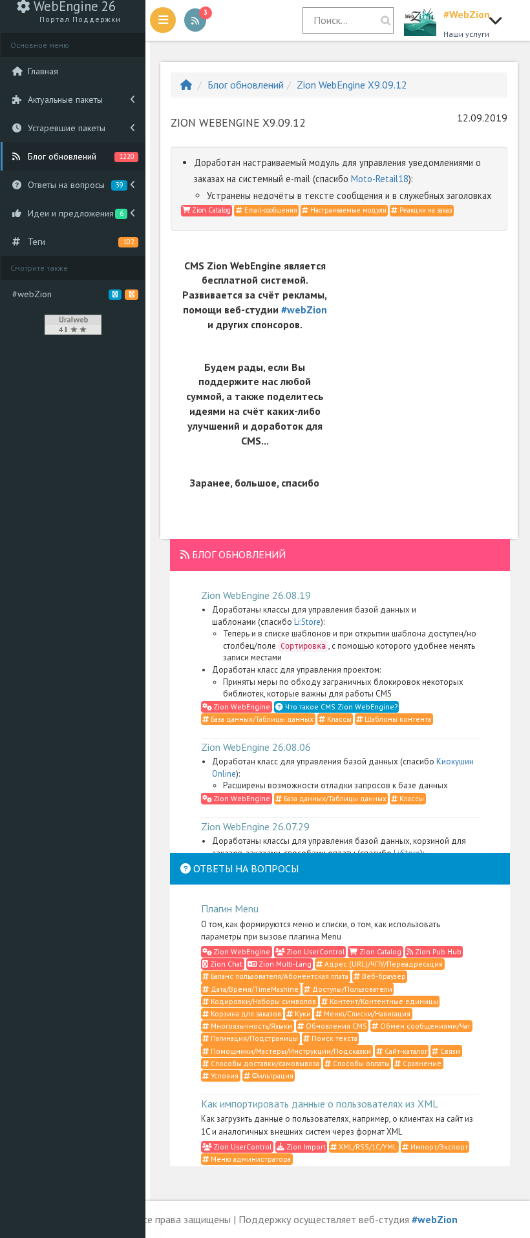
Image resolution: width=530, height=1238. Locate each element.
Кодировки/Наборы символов (262, 1001)
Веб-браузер (383, 976)
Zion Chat (225, 964)
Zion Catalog (210, 210)
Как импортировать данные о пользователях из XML (319, 1103)
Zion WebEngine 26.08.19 (256, 595)
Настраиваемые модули (347, 210)
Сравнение (421, 1063)
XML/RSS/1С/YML (367, 1146)
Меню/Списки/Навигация (366, 1013)
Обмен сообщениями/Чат (424, 1026)
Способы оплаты (360, 1063)
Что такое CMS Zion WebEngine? (340, 706)
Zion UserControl (314, 951)
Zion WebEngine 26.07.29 (255, 826)
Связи (449, 1051)
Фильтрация (271, 1075)
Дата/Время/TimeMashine (254, 989)
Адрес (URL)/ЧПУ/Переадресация (383, 964)
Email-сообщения (269, 210)
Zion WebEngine (240, 706)
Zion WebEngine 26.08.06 (256, 746)
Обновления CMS (335, 1026)
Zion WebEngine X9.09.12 (352, 84)
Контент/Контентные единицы (383, 1001)
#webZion (304, 309)
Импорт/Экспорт (438, 1146)
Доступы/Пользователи (351, 989)
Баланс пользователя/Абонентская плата (278, 976)
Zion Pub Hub (437, 951)
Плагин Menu (230, 908)
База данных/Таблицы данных (261, 719)
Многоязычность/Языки (250, 1026)
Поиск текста (333, 1038)
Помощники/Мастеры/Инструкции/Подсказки (290, 1051)
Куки (302, 1013)
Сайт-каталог (405, 1051)
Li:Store (307, 621)
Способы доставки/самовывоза (264, 1063)
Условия (223, 1075)
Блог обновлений (245, 84)
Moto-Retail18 (379, 179)
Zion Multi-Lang (284, 964)
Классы (338, 719)
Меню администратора (250, 1159)
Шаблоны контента (397, 719)
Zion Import (305, 1146)
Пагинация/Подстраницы (253, 1038)
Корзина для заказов (245, 1013)
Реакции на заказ (425, 210)
